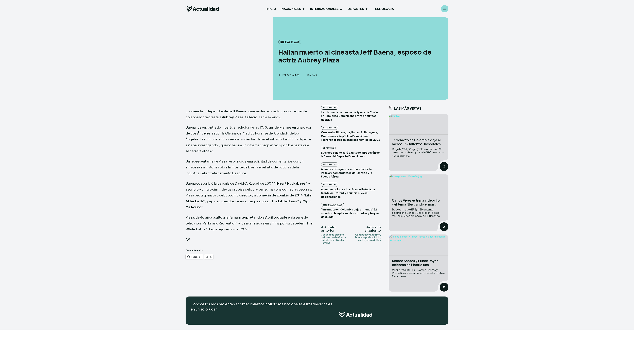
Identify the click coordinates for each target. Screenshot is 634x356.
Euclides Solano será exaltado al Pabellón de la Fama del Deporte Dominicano (350, 154)
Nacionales (329, 107)
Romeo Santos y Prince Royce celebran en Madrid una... (415, 263)
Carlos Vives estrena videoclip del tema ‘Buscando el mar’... (416, 202)
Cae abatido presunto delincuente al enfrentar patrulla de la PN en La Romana (334, 238)
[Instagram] (432, 315)
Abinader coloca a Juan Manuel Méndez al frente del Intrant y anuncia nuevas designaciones (348, 193)
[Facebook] (423, 315)
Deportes (328, 148)
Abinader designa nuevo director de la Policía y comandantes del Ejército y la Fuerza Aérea (346, 172)
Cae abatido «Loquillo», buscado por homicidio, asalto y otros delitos (368, 237)
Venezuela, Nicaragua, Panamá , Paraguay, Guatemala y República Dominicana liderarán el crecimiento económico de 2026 (350, 136)
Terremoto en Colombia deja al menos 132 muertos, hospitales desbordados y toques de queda (350, 213)
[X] (440, 315)
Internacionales (289, 42)
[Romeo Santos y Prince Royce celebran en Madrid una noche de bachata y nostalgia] (418, 245)
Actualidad (293, 75)
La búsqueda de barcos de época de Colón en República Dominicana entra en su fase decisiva (349, 115)
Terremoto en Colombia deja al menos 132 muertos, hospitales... (418, 142)
